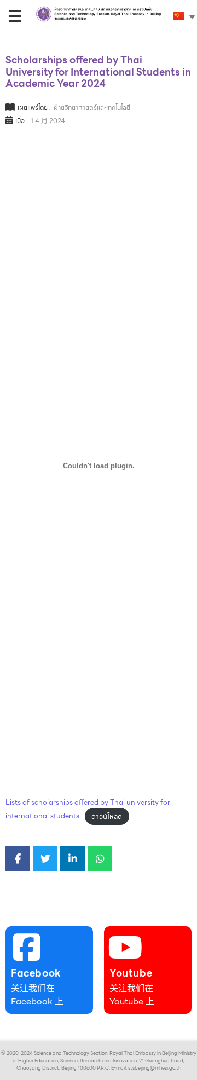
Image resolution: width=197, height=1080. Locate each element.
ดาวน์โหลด (106, 816)
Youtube (130, 973)
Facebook (36, 973)
